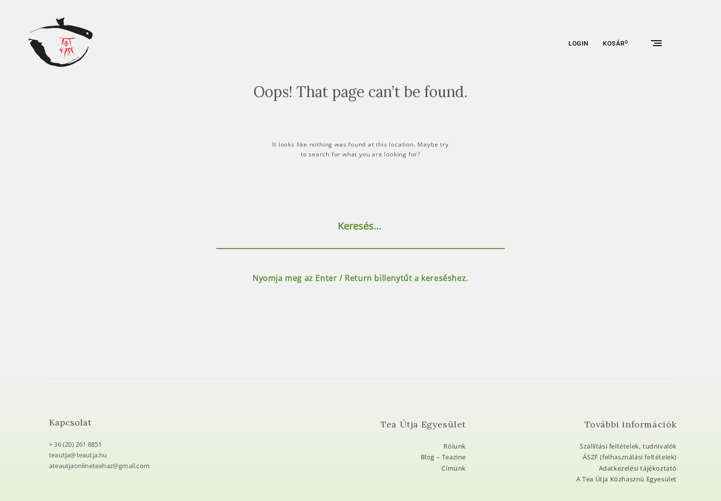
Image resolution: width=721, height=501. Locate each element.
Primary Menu (655, 43)
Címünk (453, 468)
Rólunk (454, 446)
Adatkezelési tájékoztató (638, 468)
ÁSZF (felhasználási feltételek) (630, 456)
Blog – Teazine (443, 456)
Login (578, 43)
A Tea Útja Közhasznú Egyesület (626, 479)
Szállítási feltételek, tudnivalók (628, 446)
